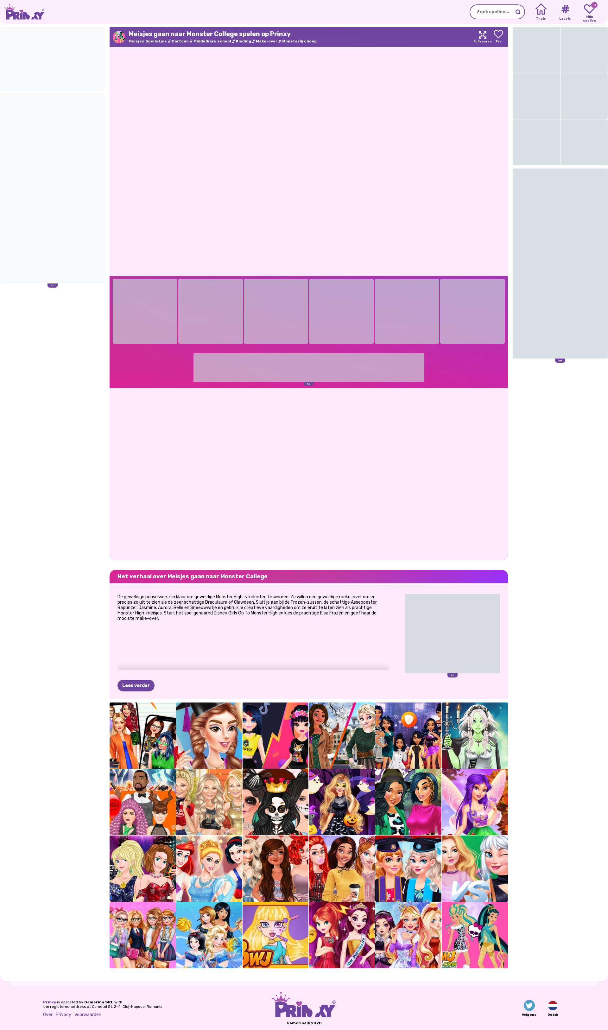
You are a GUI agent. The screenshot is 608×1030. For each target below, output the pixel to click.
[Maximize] (482, 37)
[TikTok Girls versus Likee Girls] (276, 736)
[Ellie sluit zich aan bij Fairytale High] (408, 935)
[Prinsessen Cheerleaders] (209, 935)
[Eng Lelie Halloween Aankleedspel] (475, 736)
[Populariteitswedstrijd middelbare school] (342, 935)
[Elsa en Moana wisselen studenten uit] (342, 736)
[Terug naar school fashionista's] (143, 935)
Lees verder (136, 685)
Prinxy (49, 1002)
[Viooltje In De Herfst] (475, 802)
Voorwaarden (87, 1014)
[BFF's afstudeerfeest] (408, 869)
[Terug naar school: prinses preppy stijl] (342, 869)
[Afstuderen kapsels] (209, 736)
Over (48, 1014)
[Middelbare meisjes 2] (143, 736)
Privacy (63, 1014)
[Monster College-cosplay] (276, 935)
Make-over (266, 41)
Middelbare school (212, 41)
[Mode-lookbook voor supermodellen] (209, 802)
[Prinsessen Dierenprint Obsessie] (408, 802)
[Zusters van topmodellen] (143, 869)
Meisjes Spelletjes (148, 41)
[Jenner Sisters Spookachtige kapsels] (143, 802)
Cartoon (180, 41)
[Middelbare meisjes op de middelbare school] (475, 869)
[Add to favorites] (498, 37)
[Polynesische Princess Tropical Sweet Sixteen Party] (276, 869)
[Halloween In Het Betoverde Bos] (342, 802)
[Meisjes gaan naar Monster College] (475, 935)
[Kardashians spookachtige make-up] (276, 802)
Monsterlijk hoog (299, 41)
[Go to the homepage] (22, 12)
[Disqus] (309, 473)
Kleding (243, 41)
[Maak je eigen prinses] (209, 869)
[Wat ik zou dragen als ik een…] (408, 736)
